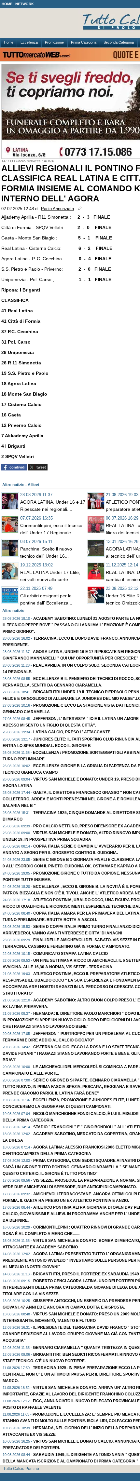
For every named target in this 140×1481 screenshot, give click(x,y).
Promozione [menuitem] (54, 42)
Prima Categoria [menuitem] (83, 42)
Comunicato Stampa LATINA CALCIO (70, 953)
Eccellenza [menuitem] (29, 42)
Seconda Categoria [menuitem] (119, 42)
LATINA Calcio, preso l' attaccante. (72, 732)
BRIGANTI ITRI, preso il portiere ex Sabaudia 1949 (86, 1274)
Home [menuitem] (8, 42)
